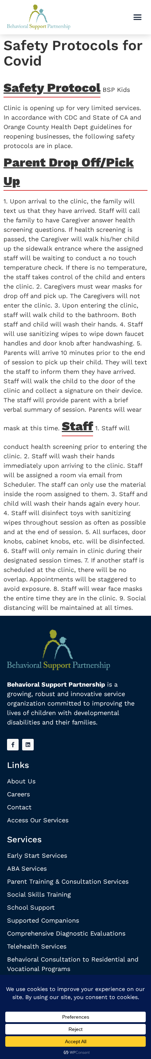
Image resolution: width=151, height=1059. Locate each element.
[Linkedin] (28, 744)
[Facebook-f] (13, 744)
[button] (137, 17)
